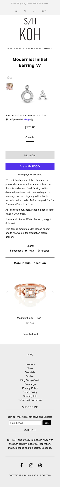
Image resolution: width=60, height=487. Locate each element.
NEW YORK (45, 475)
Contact (30, 376)
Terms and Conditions (30, 400)
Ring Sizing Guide (30, 380)
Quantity (30, 137)
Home (10, 48)
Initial (19, 48)
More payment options (30, 174)
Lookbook (30, 364)
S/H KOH (34, 475)
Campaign (30, 384)
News (30, 368)
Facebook (17, 250)
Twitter (31, 250)
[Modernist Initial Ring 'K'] (30, 291)
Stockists (30, 372)
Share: (30, 245)
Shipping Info (30, 396)
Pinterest (45, 250)
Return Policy (30, 392)
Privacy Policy (30, 388)
